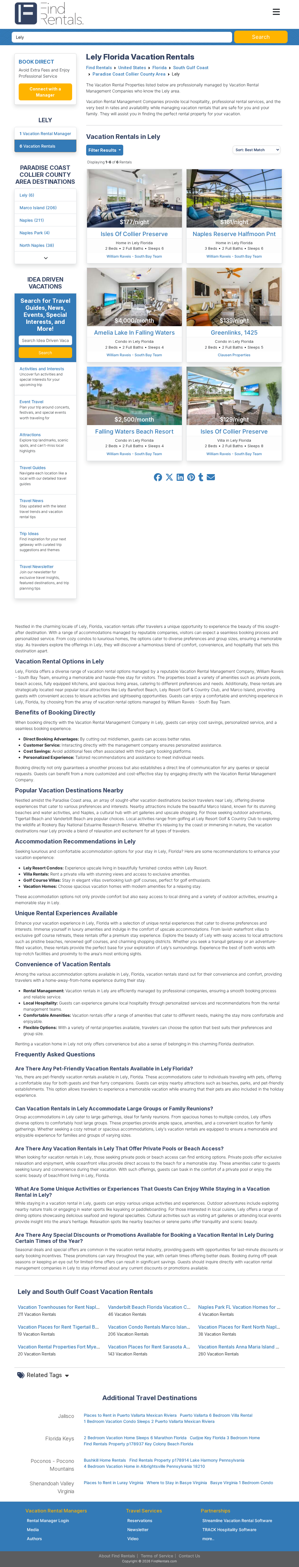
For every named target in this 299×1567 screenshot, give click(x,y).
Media (33, 1529)
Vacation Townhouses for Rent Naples (59, 1307)
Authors (34, 1538)
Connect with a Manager (45, 91)
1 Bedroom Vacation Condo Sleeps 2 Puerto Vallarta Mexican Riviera (149, 1421)
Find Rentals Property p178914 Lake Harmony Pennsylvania (186, 1460)
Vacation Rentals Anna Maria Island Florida (244, 1347)
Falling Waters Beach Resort (134, 431)
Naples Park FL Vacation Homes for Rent (242, 1307)
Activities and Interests (42, 368)
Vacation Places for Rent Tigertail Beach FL (65, 1327)
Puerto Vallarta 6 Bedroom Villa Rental (216, 1415)
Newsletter (137, 1529)
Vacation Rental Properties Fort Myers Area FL (68, 1347)
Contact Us (189, 1555)
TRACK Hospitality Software (229, 1529)
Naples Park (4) (35, 232)
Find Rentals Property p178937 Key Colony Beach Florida (138, 1443)
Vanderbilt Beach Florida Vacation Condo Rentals (161, 1307)
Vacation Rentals (37, 146)
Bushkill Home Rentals (105, 1460)
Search (45, 352)
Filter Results (102, 150)
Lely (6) (27, 195)
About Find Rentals (117, 1555)
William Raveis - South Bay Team (134, 256)
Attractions (30, 434)
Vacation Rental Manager (45, 133)
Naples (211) (32, 220)
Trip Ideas (29, 533)
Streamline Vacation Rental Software (237, 1520)
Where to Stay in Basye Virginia (177, 1482)
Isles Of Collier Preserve (134, 233)
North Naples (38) (37, 245)
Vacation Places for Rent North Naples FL (243, 1327)
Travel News (32, 500)
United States (132, 67)
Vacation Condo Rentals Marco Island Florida (157, 1327)
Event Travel (31, 401)
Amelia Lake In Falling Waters (134, 332)
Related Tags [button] (45, 1375)
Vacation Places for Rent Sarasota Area (151, 1347)
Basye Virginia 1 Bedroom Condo (241, 1482)
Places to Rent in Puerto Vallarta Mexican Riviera (130, 1415)
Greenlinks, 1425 (234, 332)
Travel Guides (33, 467)
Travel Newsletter (36, 566)
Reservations (139, 1520)
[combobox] (122, 37)
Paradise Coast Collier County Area (129, 74)
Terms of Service (157, 1555)
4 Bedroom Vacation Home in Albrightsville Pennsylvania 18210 (144, 1466)
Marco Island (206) (38, 207)
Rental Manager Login (48, 1520)
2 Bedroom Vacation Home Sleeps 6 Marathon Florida (135, 1437)
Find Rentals (99, 67)
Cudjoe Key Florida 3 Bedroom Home (225, 1437)
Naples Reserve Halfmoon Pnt (234, 233)
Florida (159, 67)
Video (132, 1538)
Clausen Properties (234, 355)
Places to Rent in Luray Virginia (113, 1482)
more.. (208, 1538)
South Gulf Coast (190, 67)
